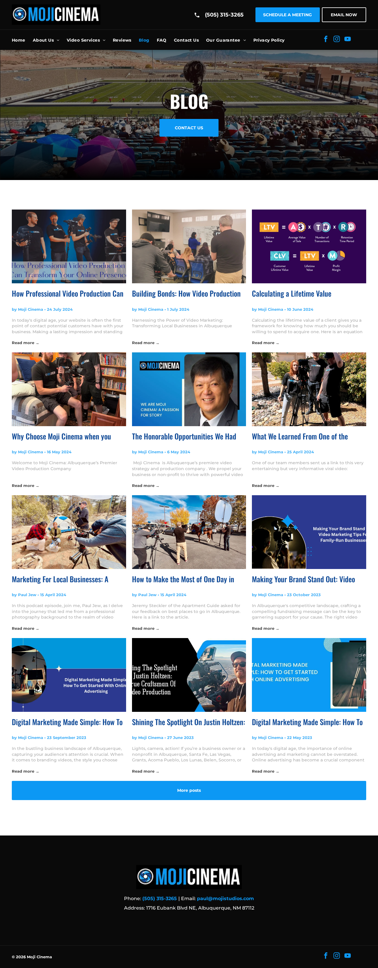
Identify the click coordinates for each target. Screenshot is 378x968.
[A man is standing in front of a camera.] (189, 675)
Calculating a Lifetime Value (291, 293)
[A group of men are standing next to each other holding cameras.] (69, 246)
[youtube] (347, 39)
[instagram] (336, 39)
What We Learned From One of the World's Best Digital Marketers (300, 436)
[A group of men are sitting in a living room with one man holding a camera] (69, 389)
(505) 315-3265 (224, 15)
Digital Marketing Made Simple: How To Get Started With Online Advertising (67, 721)
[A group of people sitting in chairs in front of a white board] (189, 246)
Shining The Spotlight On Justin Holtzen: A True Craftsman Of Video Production (188, 721)
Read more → (25, 342)
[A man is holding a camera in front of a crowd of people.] (309, 532)
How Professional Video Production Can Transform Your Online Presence (67, 293)
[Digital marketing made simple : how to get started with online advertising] (309, 675)
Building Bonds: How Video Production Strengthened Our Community (186, 293)
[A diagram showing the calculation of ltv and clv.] (309, 246)
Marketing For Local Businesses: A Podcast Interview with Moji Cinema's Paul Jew (64, 579)
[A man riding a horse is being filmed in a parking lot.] (189, 532)
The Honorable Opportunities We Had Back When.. (184, 436)
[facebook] (325, 39)
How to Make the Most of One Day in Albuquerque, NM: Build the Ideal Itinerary (183, 579)
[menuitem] (22, 40)
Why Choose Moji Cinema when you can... (61, 436)
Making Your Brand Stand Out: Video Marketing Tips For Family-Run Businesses (303, 579)
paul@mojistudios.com (225, 898)
